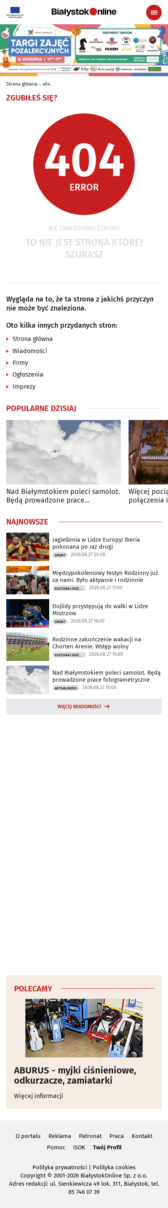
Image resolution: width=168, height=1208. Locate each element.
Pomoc (56, 1147)
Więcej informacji (38, 1096)
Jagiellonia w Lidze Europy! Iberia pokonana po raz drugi (96, 543)
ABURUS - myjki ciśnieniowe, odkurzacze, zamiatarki (75, 1075)
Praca (116, 1136)
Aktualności (66, 688)
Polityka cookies (114, 1167)
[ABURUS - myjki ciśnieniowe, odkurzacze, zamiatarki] (84, 1028)
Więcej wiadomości (79, 706)
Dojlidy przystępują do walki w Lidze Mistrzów (100, 610)
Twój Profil (107, 1147)
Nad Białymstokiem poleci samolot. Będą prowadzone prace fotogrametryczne (63, 496)
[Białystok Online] (84, 12)
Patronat (90, 1136)
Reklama (59, 1136)
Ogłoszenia (28, 374)
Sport (60, 555)
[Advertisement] (84, 843)
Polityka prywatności (59, 1167)
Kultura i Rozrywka (70, 589)
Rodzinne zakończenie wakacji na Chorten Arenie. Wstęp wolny (96, 643)
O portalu (28, 1136)
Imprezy (24, 386)
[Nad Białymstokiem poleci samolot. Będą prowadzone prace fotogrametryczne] (63, 452)
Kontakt (142, 1136)
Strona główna (22, 84)
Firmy (20, 362)
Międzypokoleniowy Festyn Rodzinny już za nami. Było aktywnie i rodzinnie (105, 576)
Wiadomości (30, 351)
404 (46, 84)
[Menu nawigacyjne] (154, 12)
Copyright (33, 1175)
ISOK (79, 1147)
